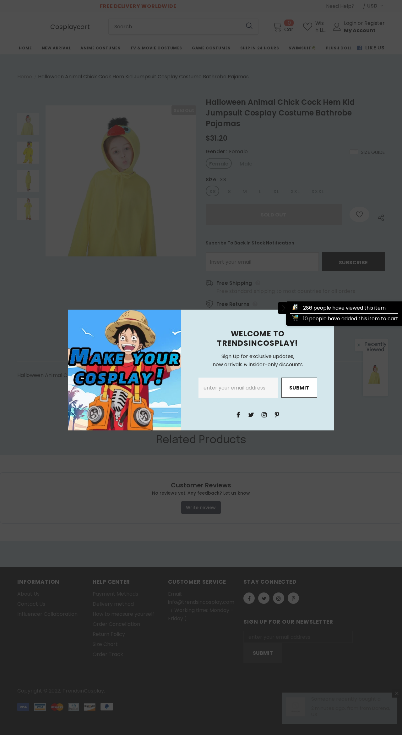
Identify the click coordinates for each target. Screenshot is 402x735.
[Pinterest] (277, 414)
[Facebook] (238, 414)
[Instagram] (264, 414)
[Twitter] (251, 414)
